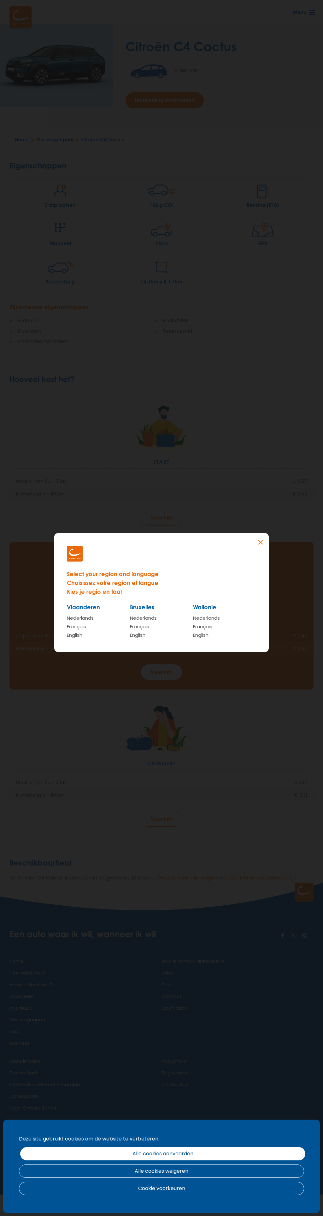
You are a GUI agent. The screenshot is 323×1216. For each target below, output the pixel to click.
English (74, 635)
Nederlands (80, 618)
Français (76, 626)
